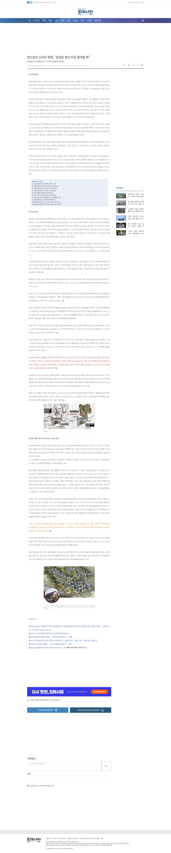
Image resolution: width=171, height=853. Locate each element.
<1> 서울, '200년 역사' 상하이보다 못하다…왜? (44, 184)
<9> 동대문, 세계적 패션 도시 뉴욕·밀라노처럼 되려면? (46, 202)
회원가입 (137, 2)
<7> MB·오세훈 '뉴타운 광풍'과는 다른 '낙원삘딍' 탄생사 (46, 197)
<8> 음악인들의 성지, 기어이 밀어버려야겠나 (43, 200)
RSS (102, 838)
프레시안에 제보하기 (45, 710)
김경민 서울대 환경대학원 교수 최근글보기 (45, 700)
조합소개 (48, 838)
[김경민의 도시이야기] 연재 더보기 (42, 785)
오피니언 (36, 20)
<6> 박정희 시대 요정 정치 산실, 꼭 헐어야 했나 (44, 195)
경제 (50, 20)
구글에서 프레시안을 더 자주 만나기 (75, 647)
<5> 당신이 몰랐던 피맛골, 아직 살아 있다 (42, 193)
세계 (62, 20)
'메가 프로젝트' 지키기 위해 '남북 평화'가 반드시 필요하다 (136, 218)
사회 (56, 20)
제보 (129, 2)
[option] (130, 213)
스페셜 (89, 20)
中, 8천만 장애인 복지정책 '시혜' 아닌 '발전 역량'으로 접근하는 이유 (136, 203)
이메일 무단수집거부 (72, 838)
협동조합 (98, 20)
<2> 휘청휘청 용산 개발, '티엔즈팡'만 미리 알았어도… (46, 186)
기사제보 (54, 838)
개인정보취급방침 (84, 838)
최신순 (29, 774)
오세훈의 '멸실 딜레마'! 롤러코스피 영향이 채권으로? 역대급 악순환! (136, 211)
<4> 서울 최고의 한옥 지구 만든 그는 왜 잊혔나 (44, 191)
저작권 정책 (62, 838)
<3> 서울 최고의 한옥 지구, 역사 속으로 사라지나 (44, 188)
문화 (68, 20)
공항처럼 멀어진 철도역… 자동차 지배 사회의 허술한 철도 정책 (136, 196)
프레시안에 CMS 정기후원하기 (88, 710)
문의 (132, 2)
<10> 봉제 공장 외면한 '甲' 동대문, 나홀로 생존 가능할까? (46, 204)
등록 (106, 766)
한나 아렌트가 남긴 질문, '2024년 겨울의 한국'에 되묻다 (136, 226)
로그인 (142, 2)
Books (75, 20)
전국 (82, 20)
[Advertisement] (85, 40)
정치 (44, 20)
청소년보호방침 (95, 838)
